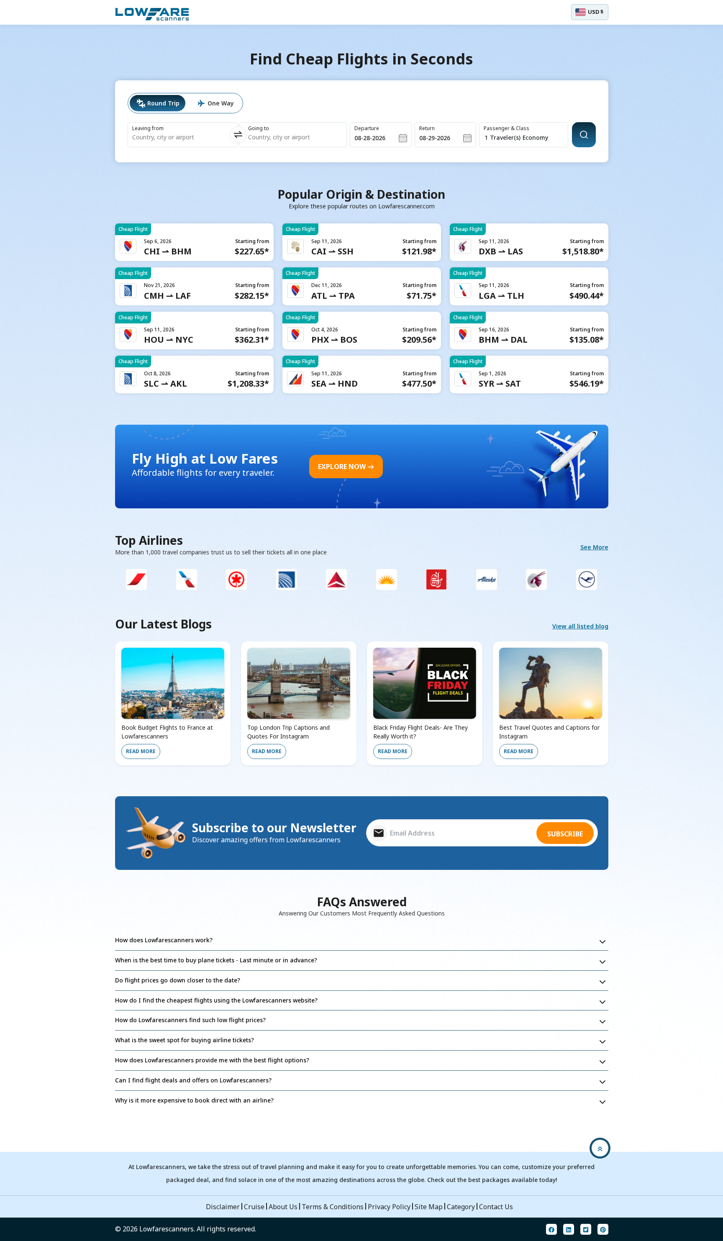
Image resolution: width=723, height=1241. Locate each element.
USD (595, 11)
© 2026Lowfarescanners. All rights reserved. (185, 1228)
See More (594, 547)
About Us (283, 1206)
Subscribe (565, 833)
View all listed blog (580, 626)
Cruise (254, 1206)
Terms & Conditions (333, 1206)
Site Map (429, 1206)
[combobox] (172, 137)
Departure (366, 128)
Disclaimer (223, 1206)
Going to (258, 128)
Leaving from (148, 128)
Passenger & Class (506, 128)
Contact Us (496, 1206)
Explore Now (342, 466)
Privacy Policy (389, 1206)
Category (461, 1206)
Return (427, 128)
